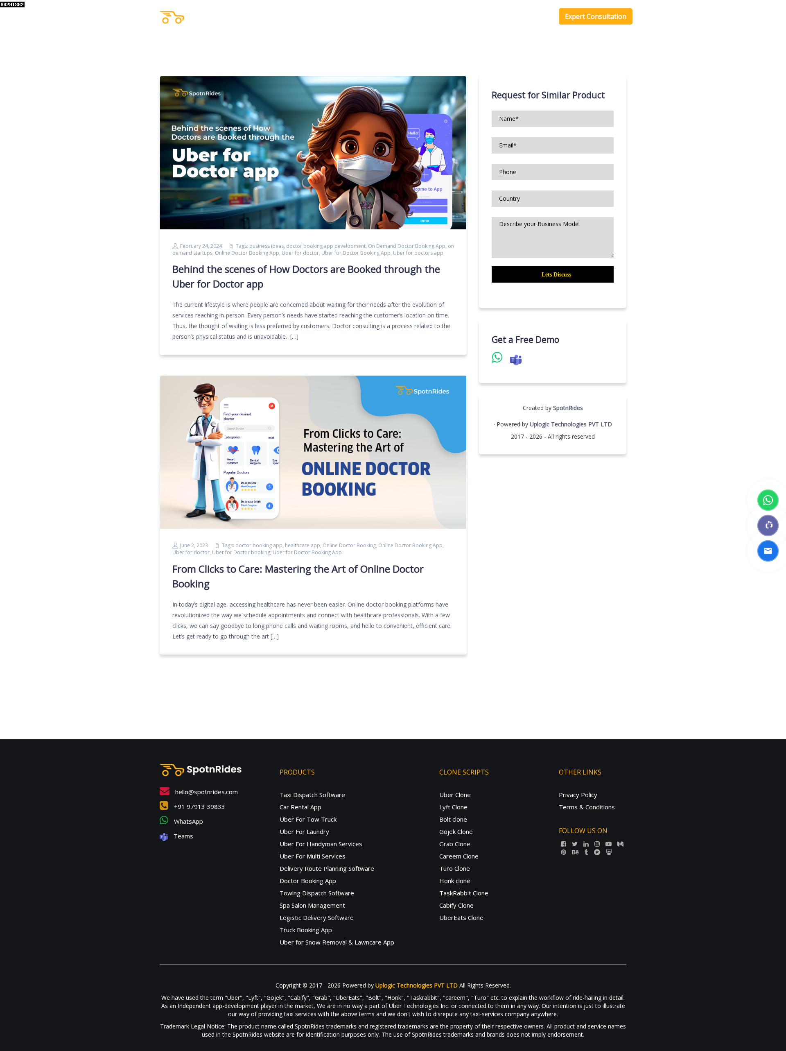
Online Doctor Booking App (247, 252)
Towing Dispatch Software (317, 893)
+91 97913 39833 (198, 806)
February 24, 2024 (201, 245)
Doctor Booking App (308, 881)
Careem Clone (459, 856)
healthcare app (302, 545)
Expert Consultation (595, 16)
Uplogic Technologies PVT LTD (571, 424)
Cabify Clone (456, 905)
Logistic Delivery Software (317, 917)
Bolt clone (453, 819)
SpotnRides (568, 408)
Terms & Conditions (587, 807)
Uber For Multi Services (313, 856)
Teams (182, 836)
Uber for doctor (300, 252)
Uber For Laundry (304, 831)
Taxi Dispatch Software (312, 795)
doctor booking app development (326, 245)
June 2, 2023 (194, 545)
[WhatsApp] (768, 500)
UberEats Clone (461, 917)
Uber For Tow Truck (308, 819)
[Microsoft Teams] (768, 525)
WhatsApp (187, 821)
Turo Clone (454, 868)
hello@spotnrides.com (206, 792)
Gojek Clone (456, 831)
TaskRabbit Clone (463, 893)
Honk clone (454, 881)
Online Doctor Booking (349, 545)
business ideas (266, 245)
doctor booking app (258, 545)
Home (416, 16)
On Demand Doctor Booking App (406, 245)
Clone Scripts (497, 16)
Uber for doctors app (418, 252)
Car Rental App (300, 807)
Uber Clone (455, 795)
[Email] (768, 551)
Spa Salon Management (312, 905)
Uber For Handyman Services (321, 844)
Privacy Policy (578, 795)
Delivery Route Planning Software (327, 868)
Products (447, 16)
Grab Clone (454, 844)
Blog (539, 16)
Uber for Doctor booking (241, 552)
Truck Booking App (306, 930)
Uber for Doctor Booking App (356, 252)
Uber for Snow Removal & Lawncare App (337, 942)
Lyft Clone (453, 807)
